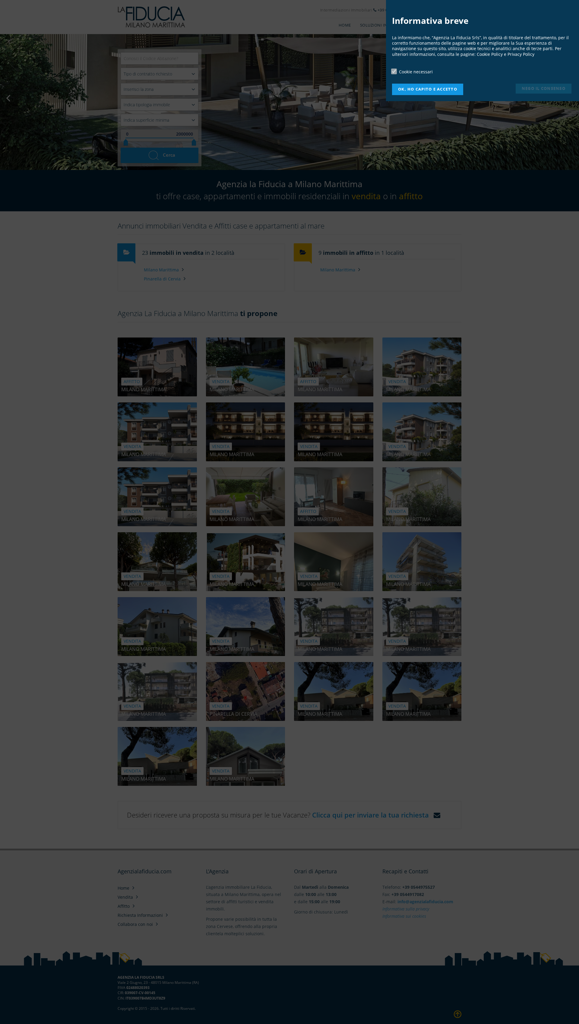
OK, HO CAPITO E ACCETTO (427, 89)
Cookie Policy (490, 54)
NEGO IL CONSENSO (543, 88)
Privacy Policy (521, 54)
